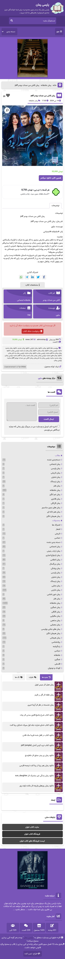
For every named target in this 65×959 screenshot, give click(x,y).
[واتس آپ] (21, 277)
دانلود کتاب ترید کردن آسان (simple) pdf (37, 745)
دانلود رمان (46, 348)
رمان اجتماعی (55, 464)
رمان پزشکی (55, 568)
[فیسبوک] (44, 277)
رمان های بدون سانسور (51, 507)
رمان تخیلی (55, 477)
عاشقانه (57, 655)
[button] (7, 110)
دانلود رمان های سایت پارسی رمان (50, 355)
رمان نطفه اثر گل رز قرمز (44, 694)
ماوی (40, 378)
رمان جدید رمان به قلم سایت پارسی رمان (19, 355)
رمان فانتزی (55, 499)
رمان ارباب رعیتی (53, 551)
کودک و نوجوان (54, 668)
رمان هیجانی (55, 637)
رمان (35, 355)
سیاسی (57, 650)
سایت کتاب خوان (32, 827)
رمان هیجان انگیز (53, 516)
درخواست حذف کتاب (31, 331)
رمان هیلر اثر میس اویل (44, 684)
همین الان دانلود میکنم (51, 178)
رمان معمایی (55, 624)
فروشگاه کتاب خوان (32, 834)
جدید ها (45, 677)
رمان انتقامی (55, 559)
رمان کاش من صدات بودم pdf (43, 95)
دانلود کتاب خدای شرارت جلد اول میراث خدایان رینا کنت (32, 725)
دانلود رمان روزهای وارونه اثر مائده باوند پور (36, 785)
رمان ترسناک (55, 481)
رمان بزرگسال (55, 564)
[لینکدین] (32, 277)
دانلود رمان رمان (43, 350)
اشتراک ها (56, 525)
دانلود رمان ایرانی (36, 348)
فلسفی (57, 664)
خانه (54, 85)
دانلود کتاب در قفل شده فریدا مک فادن (38, 735)
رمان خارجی (55, 590)
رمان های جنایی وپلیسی (50, 629)
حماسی (57, 538)
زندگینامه (56, 646)
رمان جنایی (56, 585)
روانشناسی (56, 642)
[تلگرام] (27, 277)
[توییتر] (38, 277)
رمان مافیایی (55, 616)
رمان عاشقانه (46, 85)
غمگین (57, 659)
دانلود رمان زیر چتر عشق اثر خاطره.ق (39, 755)
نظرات (31, 677)
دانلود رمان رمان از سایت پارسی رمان (24, 350)
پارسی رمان (28, 937)
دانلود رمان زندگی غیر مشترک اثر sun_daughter (34, 775)
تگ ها (17, 677)
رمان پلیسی (55, 468)
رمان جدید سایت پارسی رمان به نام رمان (48, 358)
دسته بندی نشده (53, 542)
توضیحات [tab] (55, 205)
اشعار (58, 529)
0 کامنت (56, 342)
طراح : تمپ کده (31, 953)
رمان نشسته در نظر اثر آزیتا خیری (41, 705)
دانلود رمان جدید (24, 348)
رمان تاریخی (55, 473)
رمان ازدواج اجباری (53, 555)
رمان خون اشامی (53, 594)
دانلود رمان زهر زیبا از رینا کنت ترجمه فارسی (36, 765)
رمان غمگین (55, 607)
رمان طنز (56, 485)
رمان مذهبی (55, 620)
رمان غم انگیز (55, 494)
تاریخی (57, 533)
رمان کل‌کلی (55, 503)
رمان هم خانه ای (53, 512)
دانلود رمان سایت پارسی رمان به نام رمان (22, 353)
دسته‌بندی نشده (53, 459)
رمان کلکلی (55, 611)
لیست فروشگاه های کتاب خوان (32, 841)
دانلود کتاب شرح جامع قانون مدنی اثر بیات (37, 715)
